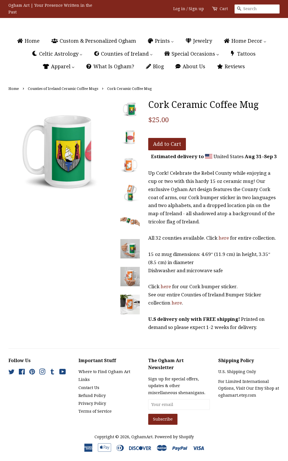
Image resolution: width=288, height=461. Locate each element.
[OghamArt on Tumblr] (52, 373)
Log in (179, 8)
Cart (224, 8)
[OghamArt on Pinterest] (32, 373)
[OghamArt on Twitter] (11, 373)
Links (84, 379)
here (224, 238)
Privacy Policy (92, 403)
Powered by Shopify (174, 437)
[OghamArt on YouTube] (62, 373)
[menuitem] (31, 41)
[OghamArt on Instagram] (42, 373)
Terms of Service (95, 411)
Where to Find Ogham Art (104, 371)
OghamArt (141, 437)
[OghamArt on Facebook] (22, 373)
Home (13, 89)
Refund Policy (92, 395)
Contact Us (88, 387)
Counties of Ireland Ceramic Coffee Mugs (63, 89)
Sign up (196, 8)
